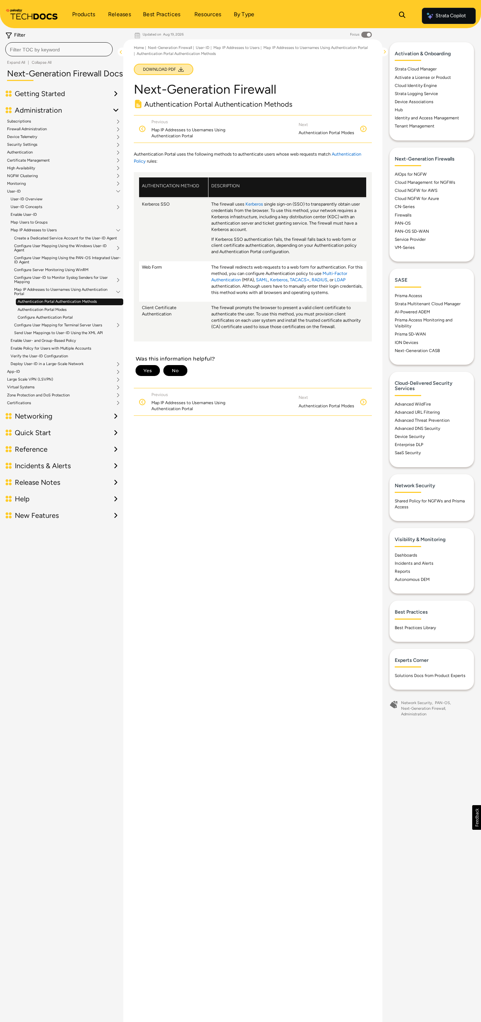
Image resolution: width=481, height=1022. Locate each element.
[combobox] (59, 49)
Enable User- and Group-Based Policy (43, 340)
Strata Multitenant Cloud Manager (428, 303)
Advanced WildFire (413, 404)
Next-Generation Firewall (170, 47)
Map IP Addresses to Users (34, 230)
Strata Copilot (451, 16)
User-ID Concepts (26, 207)
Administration (413, 714)
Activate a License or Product (423, 77)
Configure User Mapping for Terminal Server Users (58, 325)
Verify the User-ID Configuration (39, 356)
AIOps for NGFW (411, 174)
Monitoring (16, 184)
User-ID (14, 191)
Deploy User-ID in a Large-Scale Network (47, 364)
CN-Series (405, 206)
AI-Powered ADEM (412, 311)
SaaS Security (408, 452)
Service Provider (410, 239)
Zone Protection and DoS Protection (38, 395)
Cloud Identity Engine (416, 85)
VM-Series (405, 247)
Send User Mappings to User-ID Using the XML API (58, 333)
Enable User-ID (24, 214)
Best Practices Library (415, 627)
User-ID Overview (27, 199)
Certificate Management (28, 160)
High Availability (21, 168)
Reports (402, 571)
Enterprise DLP (409, 444)
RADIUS (319, 279)
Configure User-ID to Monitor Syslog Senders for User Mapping (61, 280)
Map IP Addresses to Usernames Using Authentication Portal (60, 292)
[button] (476, 817)
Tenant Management (415, 126)
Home (139, 47)
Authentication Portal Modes (42, 309)
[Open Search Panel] (402, 16)
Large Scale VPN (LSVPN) (30, 379)
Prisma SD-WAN (410, 334)
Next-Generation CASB (417, 350)
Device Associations (414, 101)
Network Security (416, 703)
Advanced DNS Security (417, 428)
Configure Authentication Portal (45, 317)
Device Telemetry (22, 137)
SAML (262, 279)
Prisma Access (408, 295)
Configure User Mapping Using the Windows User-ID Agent (60, 248)
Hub (399, 109)
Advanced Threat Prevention (422, 420)
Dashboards (406, 555)
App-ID (13, 372)
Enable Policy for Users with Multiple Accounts (51, 348)
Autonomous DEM (412, 579)
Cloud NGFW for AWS (416, 190)
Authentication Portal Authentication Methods (57, 301)
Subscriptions (19, 121)
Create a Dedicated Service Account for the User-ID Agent (65, 238)
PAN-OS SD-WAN (412, 231)
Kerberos (254, 204)
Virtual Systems (21, 387)
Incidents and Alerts (414, 563)
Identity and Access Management (427, 117)
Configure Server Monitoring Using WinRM (51, 270)
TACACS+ (300, 279)
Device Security (410, 436)
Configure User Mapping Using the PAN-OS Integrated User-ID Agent (67, 260)
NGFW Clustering (22, 176)
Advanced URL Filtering (417, 412)
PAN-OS (403, 223)
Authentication (20, 152)
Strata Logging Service (416, 93)
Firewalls (403, 215)
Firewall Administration (27, 129)
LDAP (340, 279)
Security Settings (22, 145)
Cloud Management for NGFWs (425, 182)
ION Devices (406, 342)
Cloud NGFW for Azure (417, 198)
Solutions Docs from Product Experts (430, 675)
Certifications (19, 403)
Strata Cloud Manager (416, 69)
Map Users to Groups (29, 222)
